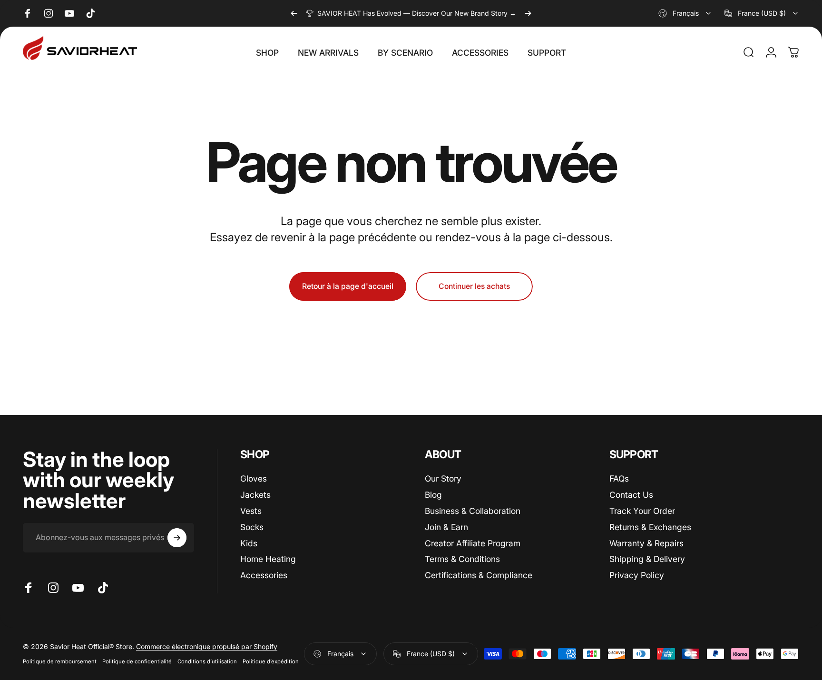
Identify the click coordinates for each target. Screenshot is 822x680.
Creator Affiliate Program (472, 543)
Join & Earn (446, 527)
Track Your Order (642, 510)
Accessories (263, 575)
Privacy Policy (636, 575)
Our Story (443, 478)
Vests (251, 510)
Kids (248, 543)
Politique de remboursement (60, 661)
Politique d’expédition (271, 661)
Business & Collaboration (472, 510)
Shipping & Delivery (647, 559)
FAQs (619, 478)
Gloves (253, 478)
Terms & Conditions (462, 559)
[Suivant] (528, 13)
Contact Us (631, 494)
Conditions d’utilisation (207, 661)
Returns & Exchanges (650, 527)
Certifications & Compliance (478, 575)
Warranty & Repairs (646, 543)
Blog (433, 494)
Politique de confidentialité (137, 661)
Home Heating (268, 559)
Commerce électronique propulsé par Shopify (206, 646)
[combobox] (685, 13)
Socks (252, 527)
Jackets (255, 494)
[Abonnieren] (176, 537)
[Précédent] (294, 13)
